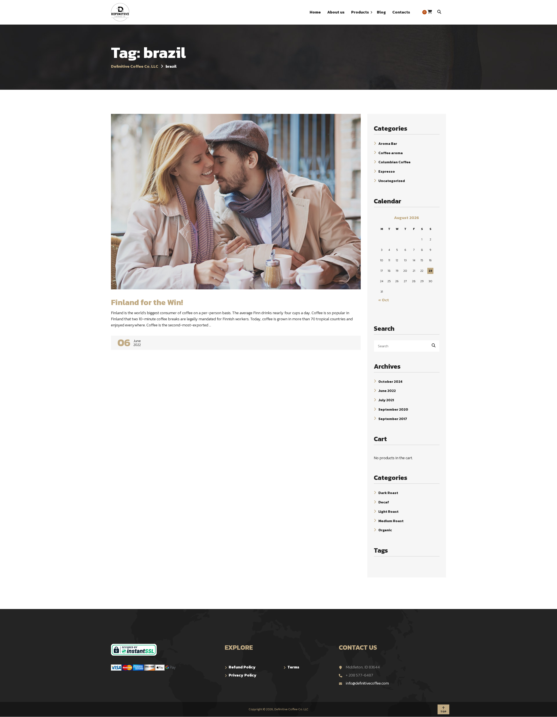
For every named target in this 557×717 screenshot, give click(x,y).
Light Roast (388, 511)
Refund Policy (242, 667)
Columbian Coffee (394, 162)
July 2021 (386, 400)
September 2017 (392, 418)
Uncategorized (391, 180)
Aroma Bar (387, 143)
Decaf (383, 502)
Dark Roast (388, 492)
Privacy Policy (243, 675)
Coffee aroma (390, 152)
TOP (443, 711)
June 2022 (387, 390)
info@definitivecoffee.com (367, 683)
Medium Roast (391, 520)
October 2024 (390, 381)
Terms (293, 667)
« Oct (383, 300)
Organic (385, 530)
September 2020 (393, 409)
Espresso (386, 171)
